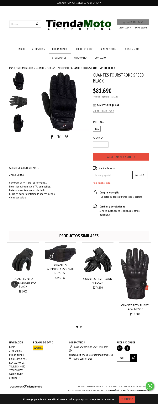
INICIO (21, 49)
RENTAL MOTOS (108, 49)
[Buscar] (37, 24)
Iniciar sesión (140, 27)
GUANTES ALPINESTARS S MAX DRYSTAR (60, 269)
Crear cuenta (125, 27)
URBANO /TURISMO (58, 68)
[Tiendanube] (26, 388)
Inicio (12, 68)
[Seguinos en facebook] (127, 348)
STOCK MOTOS (59, 57)
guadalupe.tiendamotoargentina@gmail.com (91, 355)
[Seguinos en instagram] (120, 348)
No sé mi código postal (101, 182)
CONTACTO (100, 57)
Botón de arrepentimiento (136, 390)
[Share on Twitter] (59, 137)
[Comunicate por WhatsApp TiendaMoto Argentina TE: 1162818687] (150, 386)
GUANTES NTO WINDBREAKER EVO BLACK (23, 282)
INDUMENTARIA (59, 49)
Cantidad (98, 138)
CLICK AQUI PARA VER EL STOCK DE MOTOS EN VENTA (79, 2)
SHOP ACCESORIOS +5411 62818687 (91, 347)
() (134, 22)
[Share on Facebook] (52, 137)
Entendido (127, 399)
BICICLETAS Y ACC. (84, 49)
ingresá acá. (114, 390)
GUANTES (40, 68)
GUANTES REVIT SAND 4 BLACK (97, 280)
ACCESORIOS (38, 49)
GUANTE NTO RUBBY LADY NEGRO (135, 307)
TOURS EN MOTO (131, 49)
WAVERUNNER (80, 57)
